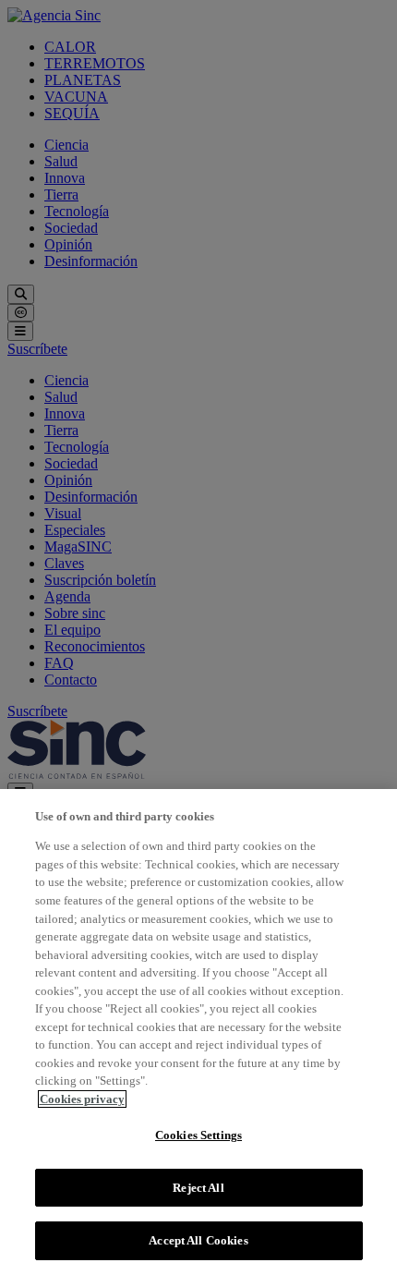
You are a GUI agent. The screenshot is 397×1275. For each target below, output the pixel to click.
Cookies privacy (82, 1099)
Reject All (198, 1188)
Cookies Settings (198, 1135)
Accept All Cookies (198, 1240)
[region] (198, 1032)
